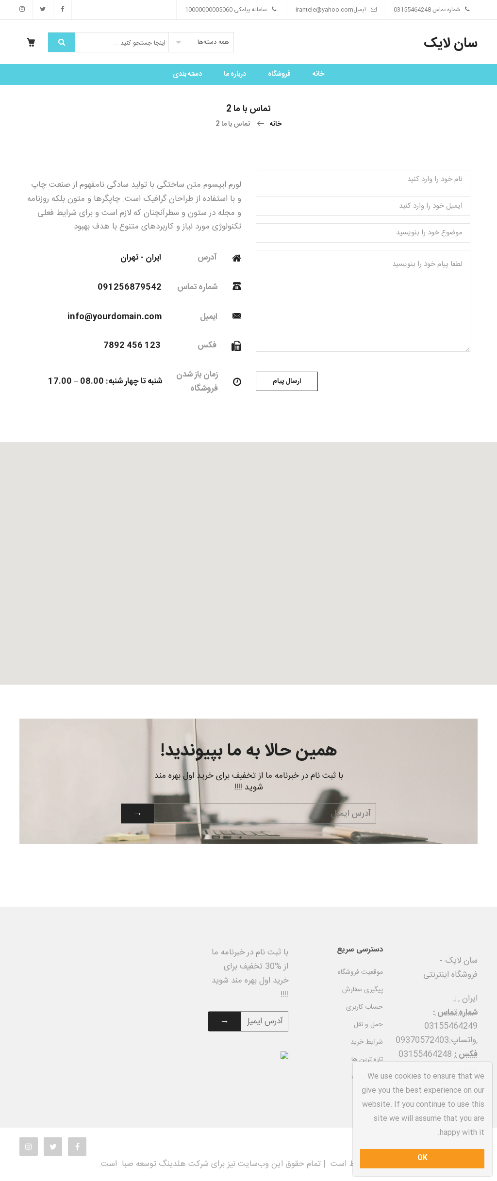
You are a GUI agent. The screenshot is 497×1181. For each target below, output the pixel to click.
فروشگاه (279, 74)
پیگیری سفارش (362, 990)
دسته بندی (187, 74)
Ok (422, 1158)
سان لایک (451, 43)
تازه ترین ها (367, 1060)
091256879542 (130, 287)
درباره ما (235, 74)
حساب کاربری (364, 1007)
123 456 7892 (132, 345)
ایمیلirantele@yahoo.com (331, 10)
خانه (318, 74)
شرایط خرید (366, 1042)
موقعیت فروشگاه (360, 972)
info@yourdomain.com (114, 317)
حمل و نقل (368, 1025)
